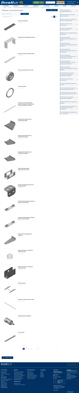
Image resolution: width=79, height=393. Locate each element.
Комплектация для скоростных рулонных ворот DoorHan (68, 89)
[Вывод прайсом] (57, 17)
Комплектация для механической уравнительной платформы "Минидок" (68, 56)
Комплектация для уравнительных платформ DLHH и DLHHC (69, 45)
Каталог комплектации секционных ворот (66, 29)
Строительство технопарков (19, 384)
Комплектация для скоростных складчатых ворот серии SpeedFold (68, 107)
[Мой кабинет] (77, 2)
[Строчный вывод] (54, 17)
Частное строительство (5, 374)
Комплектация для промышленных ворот (66, 11)
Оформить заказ (73, 364)
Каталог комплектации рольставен (66, 24)
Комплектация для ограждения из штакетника (68, 113)
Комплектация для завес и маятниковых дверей (67, 98)
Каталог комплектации (18, 374)
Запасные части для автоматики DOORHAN (69, 34)
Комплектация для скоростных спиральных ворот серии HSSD (68, 93)
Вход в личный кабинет (18, 373)
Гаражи (2, 375)
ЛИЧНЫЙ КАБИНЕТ (60, 3)
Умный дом (3, 381)
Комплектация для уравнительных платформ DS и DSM (26, 7)
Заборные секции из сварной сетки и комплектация (68, 20)
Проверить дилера (17, 379)
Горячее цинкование (5, 380)
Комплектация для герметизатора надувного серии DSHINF (69, 68)
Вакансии (42, 374)
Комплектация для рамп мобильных (67, 79)
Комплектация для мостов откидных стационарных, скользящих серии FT (67, 74)
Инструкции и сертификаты (19, 375)
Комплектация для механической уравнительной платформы (68, 50)
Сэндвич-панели (4, 384)
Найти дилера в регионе (18, 378)
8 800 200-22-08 (57, 371)
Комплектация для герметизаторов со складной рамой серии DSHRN (68, 62)
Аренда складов (17, 383)
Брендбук (42, 375)
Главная (4, 7)
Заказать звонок (70, 3)
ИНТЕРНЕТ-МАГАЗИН (60, 1)
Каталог (10, 7)
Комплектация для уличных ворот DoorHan (68, 15)
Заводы (41, 373)
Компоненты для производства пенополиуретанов (4, 386)
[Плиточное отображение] (52, 17)
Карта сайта (55, 390)
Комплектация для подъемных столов (68, 84)
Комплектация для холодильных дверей (69, 102)
